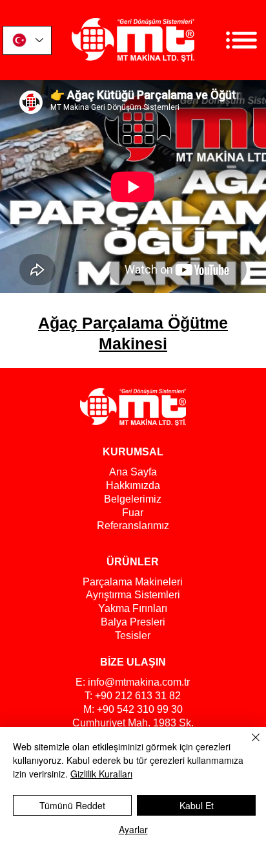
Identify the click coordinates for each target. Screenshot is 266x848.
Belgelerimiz (132, 499)
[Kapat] (247, 745)
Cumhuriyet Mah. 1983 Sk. (133, 722)
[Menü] (241, 40)
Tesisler (132, 635)
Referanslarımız (133, 525)
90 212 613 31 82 (141, 695)
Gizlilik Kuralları (101, 773)
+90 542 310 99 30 (140, 709)
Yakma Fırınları (132, 608)
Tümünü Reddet (72, 805)
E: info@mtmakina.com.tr (133, 682)
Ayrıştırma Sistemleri (133, 594)
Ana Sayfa (133, 471)
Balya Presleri (133, 621)
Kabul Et (196, 805)
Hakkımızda (133, 485)
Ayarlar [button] (133, 829)
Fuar (132, 512)
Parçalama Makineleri (133, 581)
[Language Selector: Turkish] (27, 40)
